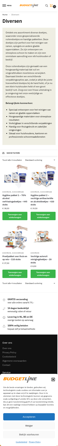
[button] (53, 379)
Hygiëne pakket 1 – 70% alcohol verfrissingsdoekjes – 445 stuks (14, 200)
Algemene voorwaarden (14, 360)
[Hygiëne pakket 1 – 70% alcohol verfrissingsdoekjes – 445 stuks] (14, 176)
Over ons (6, 348)
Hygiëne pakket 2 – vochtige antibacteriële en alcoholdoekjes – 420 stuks (42, 200)
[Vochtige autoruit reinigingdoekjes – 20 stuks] (43, 237)
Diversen (6, 192)
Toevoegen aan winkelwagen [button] (15, 216)
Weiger (29, 425)
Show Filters (13, 153)
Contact (6, 365)
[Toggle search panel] (46, 5)
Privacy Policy (35, 442)
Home (5, 14)
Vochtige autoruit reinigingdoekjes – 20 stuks (41, 259)
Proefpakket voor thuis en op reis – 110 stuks (14, 258)
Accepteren (29, 416)
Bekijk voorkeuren (29, 434)
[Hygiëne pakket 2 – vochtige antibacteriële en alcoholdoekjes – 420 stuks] (43, 176)
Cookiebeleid (21, 442)
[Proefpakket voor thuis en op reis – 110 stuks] (14, 237)
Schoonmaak (18, 192)
